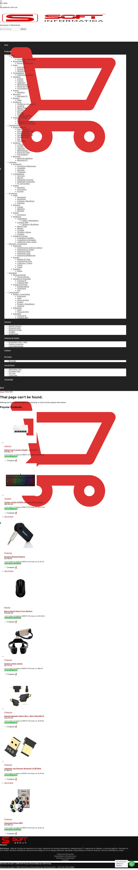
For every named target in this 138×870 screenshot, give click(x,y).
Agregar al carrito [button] (10, 457)
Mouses (7, 607)
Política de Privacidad (65, 854)
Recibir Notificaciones (12, 563)
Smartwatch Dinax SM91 (13, 823)
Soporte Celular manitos (13, 664)
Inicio (2, 392)
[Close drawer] (1, 5)
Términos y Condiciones (65, 858)
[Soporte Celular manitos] (65, 641)
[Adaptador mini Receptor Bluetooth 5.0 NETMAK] (65, 745)
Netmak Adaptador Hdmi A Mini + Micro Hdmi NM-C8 (24, 716)
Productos (8, 553)
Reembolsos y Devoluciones (65, 856)
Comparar (10, 460)
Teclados (7, 499)
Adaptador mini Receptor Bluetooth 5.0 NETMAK (22, 768)
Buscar (23, 29)
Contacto (65, 860)
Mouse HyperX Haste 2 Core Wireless (18, 611)
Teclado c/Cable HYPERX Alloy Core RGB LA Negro (23, 502)
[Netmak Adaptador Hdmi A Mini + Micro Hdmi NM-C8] (65, 693)
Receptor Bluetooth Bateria (14, 557)
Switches (7, 446)
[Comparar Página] (16, 460)
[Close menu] (1, 1)
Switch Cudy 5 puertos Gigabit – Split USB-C (21, 450)
